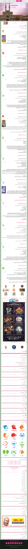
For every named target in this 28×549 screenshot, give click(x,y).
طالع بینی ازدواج (24, 394)
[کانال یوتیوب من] (8, 543)
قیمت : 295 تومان (14, 468)
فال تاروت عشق (24, 488)
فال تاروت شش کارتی (23, 483)
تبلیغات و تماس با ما (5, 1)
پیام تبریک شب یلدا (24, 514)
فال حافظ (23, 1)
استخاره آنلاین (14, 1)
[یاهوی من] (21, 543)
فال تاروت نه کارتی (24, 485)
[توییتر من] (12, 543)
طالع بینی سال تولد (24, 465)
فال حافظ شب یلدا (24, 513)
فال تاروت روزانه (24, 473)
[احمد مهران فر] (22, 23)
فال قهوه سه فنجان (24, 382)
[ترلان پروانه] (14, 23)
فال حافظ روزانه (24, 511)
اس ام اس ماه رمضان (24, 360)
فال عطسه (25, 530)
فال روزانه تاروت (14, 5)
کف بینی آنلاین (24, 389)
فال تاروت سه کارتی (24, 479)
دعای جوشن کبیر (24, 400)
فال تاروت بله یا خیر (24, 491)
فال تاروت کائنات (24, 476)
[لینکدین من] (6, 543)
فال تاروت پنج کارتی (24, 482)
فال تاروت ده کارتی (24, 486)
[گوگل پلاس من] (10, 543)
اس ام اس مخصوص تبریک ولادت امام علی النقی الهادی (20, 362)
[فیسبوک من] (18, 543)
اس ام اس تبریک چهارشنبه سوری (22, 365)
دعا (25, 401)
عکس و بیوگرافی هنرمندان (23, 537)
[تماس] (14, 543)
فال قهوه (25, 381)
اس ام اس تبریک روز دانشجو (23, 357)
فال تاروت (21, 1)
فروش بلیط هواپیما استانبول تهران (22, 503)
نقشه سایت (11, 546)
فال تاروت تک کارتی (24, 477)
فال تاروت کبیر (24, 474)
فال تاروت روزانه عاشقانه (23, 489)
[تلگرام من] (19, 543)
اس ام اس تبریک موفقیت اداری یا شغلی (22, 363)
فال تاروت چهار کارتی (23, 480)
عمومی (22, 351)
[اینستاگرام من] (16, 543)
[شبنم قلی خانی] (5, 23)
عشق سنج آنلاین (24, 412)
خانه (25, 1)
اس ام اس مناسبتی (10, 1)
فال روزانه (17, 1)
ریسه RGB (24, 417)
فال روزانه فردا (24, 536)
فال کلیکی (25, 406)
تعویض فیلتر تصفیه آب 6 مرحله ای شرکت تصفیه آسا (21, 498)
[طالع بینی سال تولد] (14, 463)
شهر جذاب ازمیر (24, 499)
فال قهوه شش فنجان (24, 384)
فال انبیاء (25, 375)
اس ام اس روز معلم (24, 359)
